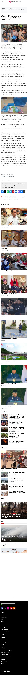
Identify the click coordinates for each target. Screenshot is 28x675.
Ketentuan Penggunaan (7, 650)
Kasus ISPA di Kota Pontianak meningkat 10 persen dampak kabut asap (16, 429)
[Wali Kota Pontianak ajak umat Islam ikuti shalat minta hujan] (4, 480)
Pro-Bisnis (3, 634)
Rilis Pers (3, 644)
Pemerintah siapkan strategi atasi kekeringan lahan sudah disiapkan (13, 225)
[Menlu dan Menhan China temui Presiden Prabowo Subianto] (4, 423)
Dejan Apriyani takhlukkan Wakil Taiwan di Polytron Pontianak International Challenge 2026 (17, 416)
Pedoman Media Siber (6, 656)
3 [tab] (14, 520)
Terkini (2, 612)
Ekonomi (3, 627)
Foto (2, 498)
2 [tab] (12, 520)
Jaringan (3, 647)
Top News (4, 447)
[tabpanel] (14, 510)
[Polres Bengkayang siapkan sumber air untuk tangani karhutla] (4, 493)
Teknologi (3, 642)
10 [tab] (22, 543)
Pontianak (16, 199)
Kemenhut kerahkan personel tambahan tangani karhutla (12, 515)
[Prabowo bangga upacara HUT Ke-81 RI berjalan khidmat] (14, 306)
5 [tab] (18, 520)
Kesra (2, 639)
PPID (2, 666)
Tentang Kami (4, 654)
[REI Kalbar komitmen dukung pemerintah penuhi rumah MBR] (14, 238)
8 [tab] (19, 543)
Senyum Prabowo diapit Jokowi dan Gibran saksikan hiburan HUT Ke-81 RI (12, 292)
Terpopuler (4, 411)
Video (2, 521)
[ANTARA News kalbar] (15, 1)
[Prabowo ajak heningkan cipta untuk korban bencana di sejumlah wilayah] (14, 374)
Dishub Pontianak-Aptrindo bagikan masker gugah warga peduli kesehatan (12, 468)
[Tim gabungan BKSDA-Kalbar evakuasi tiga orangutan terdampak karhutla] (4, 435)
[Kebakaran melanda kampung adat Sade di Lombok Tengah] (4, 442)
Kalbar (2, 625)
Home (4, 8)
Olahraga (3, 637)
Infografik (3, 545)
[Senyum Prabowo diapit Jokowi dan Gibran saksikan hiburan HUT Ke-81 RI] (14, 283)
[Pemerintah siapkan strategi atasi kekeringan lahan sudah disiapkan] (14, 216)
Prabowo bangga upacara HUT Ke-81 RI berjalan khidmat (13, 315)
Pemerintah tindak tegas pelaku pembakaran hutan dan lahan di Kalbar (13, 538)
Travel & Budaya (5, 632)
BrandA (3, 659)
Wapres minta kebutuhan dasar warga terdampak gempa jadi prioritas (11, 270)
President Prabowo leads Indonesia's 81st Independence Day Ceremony (12, 337)
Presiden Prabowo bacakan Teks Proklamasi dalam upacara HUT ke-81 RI (13, 405)
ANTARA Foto (4, 661)
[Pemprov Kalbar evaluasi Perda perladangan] (4, 474)
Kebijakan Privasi (5, 652)
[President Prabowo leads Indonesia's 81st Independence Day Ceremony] (14, 328)
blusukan (9, 199)
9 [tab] (20, 543)
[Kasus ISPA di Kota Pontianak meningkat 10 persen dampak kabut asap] (4, 429)
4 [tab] (16, 520)
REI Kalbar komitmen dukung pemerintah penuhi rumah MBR (14, 247)
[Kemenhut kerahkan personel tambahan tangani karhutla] (4, 487)
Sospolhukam (11, 8)
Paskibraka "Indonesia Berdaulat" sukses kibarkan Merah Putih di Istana (12, 360)
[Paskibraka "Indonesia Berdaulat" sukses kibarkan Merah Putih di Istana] (14, 351)
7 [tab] (17, 543)
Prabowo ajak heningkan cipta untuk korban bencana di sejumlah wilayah (12, 382)
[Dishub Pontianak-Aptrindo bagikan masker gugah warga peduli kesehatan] (14, 459)
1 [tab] (10, 520)
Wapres (4, 199)
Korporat (3, 663)
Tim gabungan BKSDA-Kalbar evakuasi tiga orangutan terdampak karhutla (16, 435)
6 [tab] (15, 543)
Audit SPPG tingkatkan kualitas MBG (12, 592)
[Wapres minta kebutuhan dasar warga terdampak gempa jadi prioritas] (14, 261)
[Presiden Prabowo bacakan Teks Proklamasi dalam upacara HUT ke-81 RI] (14, 396)
